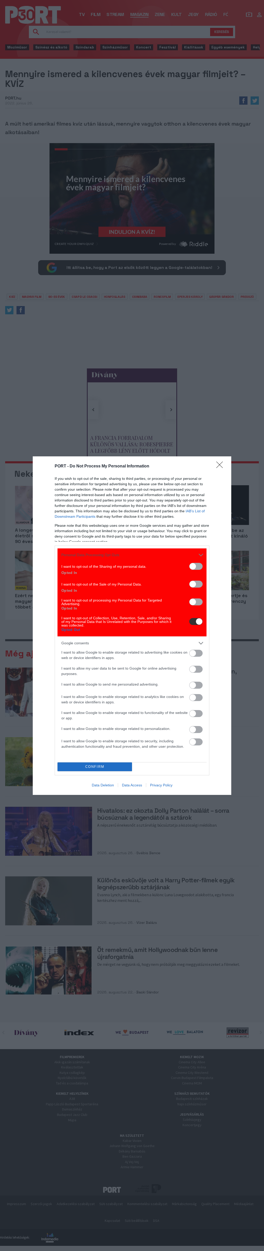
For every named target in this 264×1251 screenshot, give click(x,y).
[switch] (196, 566)
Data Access (132, 785)
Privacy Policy (161, 785)
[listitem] (132, 555)
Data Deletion (103, 785)
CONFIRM (94, 767)
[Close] (221, 466)
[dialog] (132, 625)
